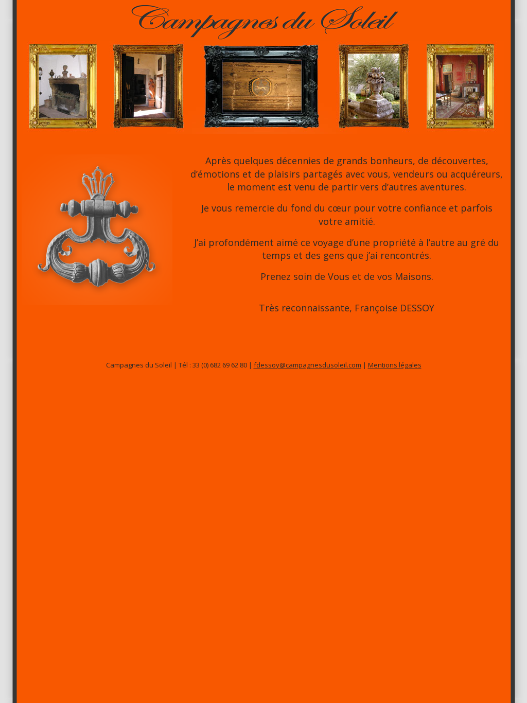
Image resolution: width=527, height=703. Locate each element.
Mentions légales (394, 365)
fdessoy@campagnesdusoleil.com (307, 365)
